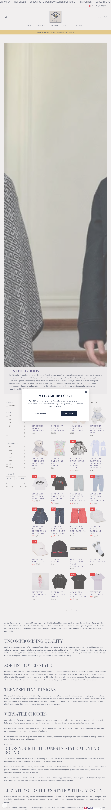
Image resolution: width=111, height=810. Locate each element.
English (90, 808)
